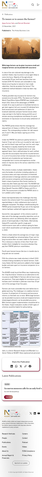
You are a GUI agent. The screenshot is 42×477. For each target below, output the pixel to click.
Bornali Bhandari (24, 23)
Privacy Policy (27, 455)
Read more (8, 397)
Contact (25, 438)
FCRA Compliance (28, 451)
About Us (5, 451)
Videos (24, 447)
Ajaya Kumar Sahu (8, 23)
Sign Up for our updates (21, 463)
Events (4, 447)
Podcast (25, 442)
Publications (6, 442)
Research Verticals (8, 434)
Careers (25, 434)
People (4, 438)
